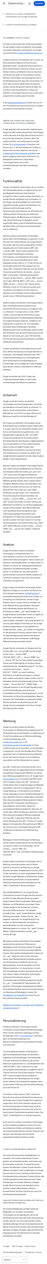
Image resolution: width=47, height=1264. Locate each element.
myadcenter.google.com (12, 742)
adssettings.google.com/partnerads (17, 745)
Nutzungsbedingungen (12, 1252)
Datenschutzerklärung (16, 103)
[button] (4, 4)
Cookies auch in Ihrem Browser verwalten (19, 153)
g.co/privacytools (19, 144)
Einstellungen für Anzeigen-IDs (15, 995)
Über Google (17, 1246)
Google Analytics (31, 593)
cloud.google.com (11, 779)
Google (6, 1246)
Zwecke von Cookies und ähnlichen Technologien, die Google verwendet (21, 15)
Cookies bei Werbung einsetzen (29, 53)
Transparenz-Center (33, 1252)
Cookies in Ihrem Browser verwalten (21, 25)
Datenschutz (30, 1246)
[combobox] (14, 1260)
